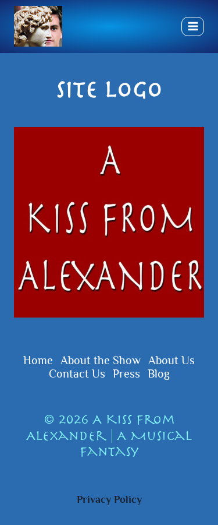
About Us (171, 360)
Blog (159, 373)
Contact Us (77, 373)
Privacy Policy (109, 499)
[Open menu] (192, 26)
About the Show (100, 360)
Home (38, 360)
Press (126, 373)
